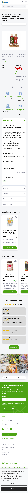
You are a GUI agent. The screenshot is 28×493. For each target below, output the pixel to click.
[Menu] (26, 2)
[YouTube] (11, 428)
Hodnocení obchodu (14, 301)
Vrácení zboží (5, 454)
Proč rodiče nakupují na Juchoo (9, 444)
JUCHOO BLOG (5, 452)
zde (8, 480)
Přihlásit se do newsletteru (9, 408)
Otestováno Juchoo (6, 449)
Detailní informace (6, 62)
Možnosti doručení (20, 72)
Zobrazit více (14, 347)
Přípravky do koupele (12, 180)
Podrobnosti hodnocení (21, 24)
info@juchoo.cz (8, 420)
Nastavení (14, 484)
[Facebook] (3, 428)
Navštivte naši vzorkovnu (8, 447)
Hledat (24, 6)
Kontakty (9, 434)
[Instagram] (6, 428)
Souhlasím (14, 489)
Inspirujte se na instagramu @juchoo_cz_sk (15, 377)
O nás (3, 442)
